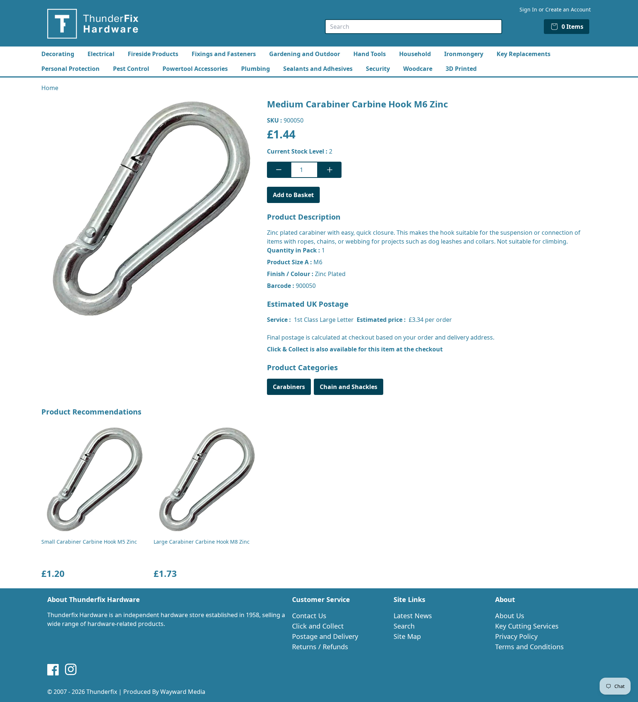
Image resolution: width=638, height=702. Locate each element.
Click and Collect (318, 626)
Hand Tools (369, 54)
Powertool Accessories (195, 69)
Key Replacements (523, 54)
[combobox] (413, 26)
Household (415, 54)
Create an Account (568, 9)
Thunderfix (101, 692)
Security (378, 69)
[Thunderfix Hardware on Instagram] (71, 669)
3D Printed (461, 69)
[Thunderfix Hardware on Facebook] (53, 669)
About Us (509, 615)
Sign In (528, 9)
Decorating (57, 54)
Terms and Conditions (529, 646)
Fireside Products (153, 54)
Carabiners (289, 387)
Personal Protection (70, 69)
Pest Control (131, 69)
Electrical (101, 54)
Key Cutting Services (527, 626)
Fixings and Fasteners (224, 54)
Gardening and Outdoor (304, 54)
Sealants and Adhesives (318, 69)
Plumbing (255, 69)
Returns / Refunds (320, 646)
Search (404, 626)
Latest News (413, 615)
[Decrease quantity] (279, 170)
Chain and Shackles (348, 387)
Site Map (407, 636)
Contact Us (309, 615)
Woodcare (417, 69)
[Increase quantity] (330, 170)
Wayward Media (182, 692)
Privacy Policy (516, 636)
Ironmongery (463, 54)
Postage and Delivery (325, 636)
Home (49, 88)
